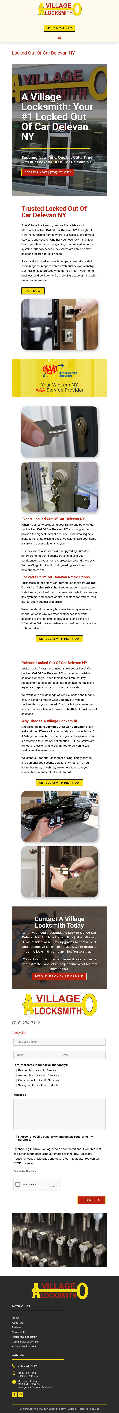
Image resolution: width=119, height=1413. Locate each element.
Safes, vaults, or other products (38, 1085)
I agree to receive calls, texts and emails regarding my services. (55, 1138)
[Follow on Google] (20, 1394)
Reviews (17, 1327)
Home (15, 1317)
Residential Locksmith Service (37, 1070)
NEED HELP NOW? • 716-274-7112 (59, 976)
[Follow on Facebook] (14, 1394)
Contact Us (18, 1332)
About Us (17, 1322)
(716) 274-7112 (26, 1023)
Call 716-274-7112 (59, 28)
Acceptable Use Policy (25, 1171)
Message (19, 1094)
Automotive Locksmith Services (38, 1075)
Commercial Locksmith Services (38, 1080)
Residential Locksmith (24, 1336)
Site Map (94, 1408)
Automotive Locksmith (25, 1346)
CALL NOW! (33, 290)
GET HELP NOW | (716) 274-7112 (47, 172)
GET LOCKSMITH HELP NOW (59, 638)
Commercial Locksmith (25, 1341)
